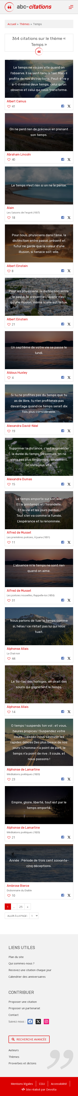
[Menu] (71, 7)
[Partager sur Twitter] (69, 106)
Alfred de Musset (19, 532)
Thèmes (25, 24)
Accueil (12, 24)
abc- (34, 6)
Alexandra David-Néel (22, 426)
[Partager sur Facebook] (63, 106)
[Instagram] (46, 1021)
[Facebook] (30, 1021)
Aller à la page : (17, 916)
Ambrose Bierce (18, 886)
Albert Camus (16, 101)
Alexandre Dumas (19, 479)
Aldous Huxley (17, 372)
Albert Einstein (17, 266)
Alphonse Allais (17, 649)
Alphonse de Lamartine (23, 769)
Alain (10, 208)
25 (21, 907)
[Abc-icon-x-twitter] (38, 1021)
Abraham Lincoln (19, 154)
